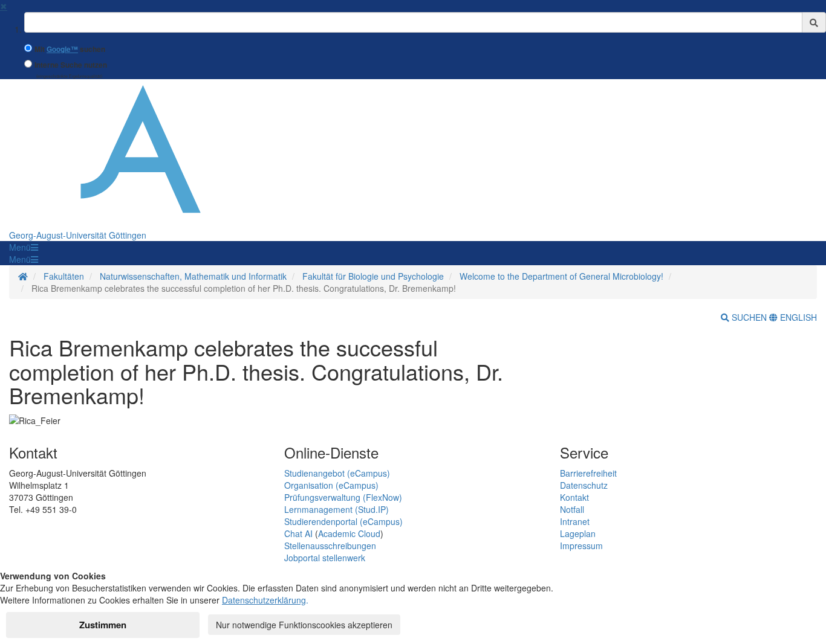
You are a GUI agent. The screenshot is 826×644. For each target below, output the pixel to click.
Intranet (575, 521)
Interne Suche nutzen (70, 65)
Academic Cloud (349, 533)
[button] (23, 247)
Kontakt (574, 497)
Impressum (581, 545)
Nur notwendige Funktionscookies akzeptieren (304, 625)
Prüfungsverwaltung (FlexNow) (343, 497)
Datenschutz (584, 485)
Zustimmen (102, 624)
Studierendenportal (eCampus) (343, 521)
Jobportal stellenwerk (324, 558)
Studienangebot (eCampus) (337, 473)
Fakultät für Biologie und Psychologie (373, 276)
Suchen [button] (749, 317)
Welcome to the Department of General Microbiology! (561, 276)
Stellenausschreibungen (330, 545)
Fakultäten (64, 276)
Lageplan (578, 533)
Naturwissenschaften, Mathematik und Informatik (193, 276)
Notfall (572, 509)
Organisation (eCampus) (331, 485)
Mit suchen (69, 49)
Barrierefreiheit (588, 473)
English (797, 317)
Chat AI (298, 533)
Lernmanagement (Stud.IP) (336, 509)
